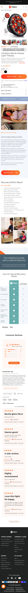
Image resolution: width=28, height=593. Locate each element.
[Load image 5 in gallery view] (19, 42)
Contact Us (3, 560)
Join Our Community (20, 543)
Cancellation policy (20, 591)
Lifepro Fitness (16, 575)
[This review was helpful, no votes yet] (19, 422)
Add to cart (8, 172)
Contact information (9, 591)
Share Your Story (18, 549)
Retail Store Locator (19, 541)
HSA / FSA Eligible (5, 539)
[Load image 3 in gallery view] (8, 42)
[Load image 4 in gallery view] (14, 42)
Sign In (16, 558)
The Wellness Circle (19, 539)
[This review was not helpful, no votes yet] (21, 422)
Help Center (4, 558)
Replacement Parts (5, 564)
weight (4, 399)
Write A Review (14, 363)
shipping (15, 399)
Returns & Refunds (5, 562)
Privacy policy (18, 587)
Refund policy (10, 587)
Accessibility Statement (15, 585)
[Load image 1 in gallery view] (3, 42)
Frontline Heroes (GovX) (6, 541)
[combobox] (20, 406)
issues (4, 403)
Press (16, 551)
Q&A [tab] (11, 327)
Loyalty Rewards (5, 543)
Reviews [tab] (5, 327)
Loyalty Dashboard (19, 562)
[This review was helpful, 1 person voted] (19, 513)
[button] (2, 7)
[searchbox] (8, 394)
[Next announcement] (25, 2)
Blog (16, 545)
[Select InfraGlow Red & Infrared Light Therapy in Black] (5, 71)
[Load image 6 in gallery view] (24, 42)
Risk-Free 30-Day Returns (9, 84)
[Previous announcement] (2, 2)
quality (9, 399)
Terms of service (10, 589)
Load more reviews (14, 521)
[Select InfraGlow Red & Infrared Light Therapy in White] (2, 71)
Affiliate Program (5, 545)
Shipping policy (20, 589)
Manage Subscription (20, 560)
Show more (10, 403)
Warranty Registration (6, 568)
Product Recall (4, 566)
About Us (17, 547)
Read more (22, 62)
